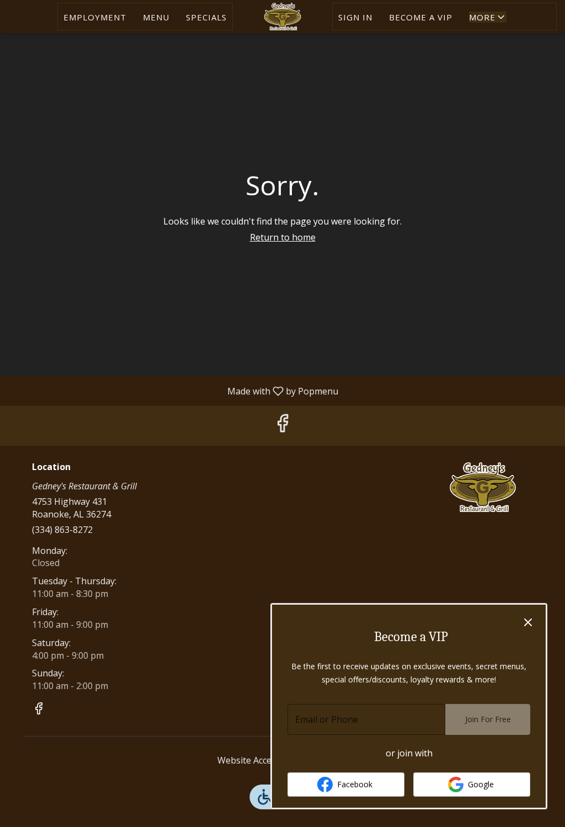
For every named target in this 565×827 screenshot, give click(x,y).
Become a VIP (420, 17)
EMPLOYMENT (94, 17)
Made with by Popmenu (173, 390)
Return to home (283, 237)
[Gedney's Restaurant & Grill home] (282, 16)
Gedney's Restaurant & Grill (483, 487)
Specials (206, 17)
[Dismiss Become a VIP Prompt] (528, 622)
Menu (156, 17)
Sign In (355, 17)
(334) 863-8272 (62, 530)
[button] (487, 17)
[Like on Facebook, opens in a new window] (282, 426)
